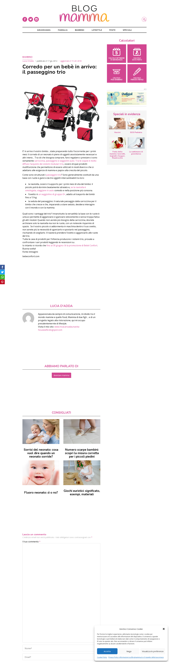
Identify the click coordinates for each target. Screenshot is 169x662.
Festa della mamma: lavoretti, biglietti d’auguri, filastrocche (117, 154)
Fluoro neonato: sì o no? (41, 493)
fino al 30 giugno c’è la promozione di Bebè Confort (71, 245)
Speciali (127, 30)
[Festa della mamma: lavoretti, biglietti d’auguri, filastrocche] (117, 143)
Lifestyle (97, 30)
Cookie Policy (102, 657)
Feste (112, 30)
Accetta (107, 651)
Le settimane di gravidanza (136, 152)
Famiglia (62, 30)
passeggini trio (53, 174)
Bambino (79, 30)
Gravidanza (44, 30)
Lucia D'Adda (28, 61)
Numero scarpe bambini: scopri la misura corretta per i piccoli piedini (82, 453)
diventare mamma (61, 375)
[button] (163, 629)
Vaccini (117, 132)
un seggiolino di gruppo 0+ (51, 194)
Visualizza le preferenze (153, 651)
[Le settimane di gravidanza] (136, 143)
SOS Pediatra (136, 132)
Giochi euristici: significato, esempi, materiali (82, 492)
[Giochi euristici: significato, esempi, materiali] (81, 472)
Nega (128, 651)
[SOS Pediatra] (136, 123)
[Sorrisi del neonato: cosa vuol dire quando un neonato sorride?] (40, 431)
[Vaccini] (117, 123)
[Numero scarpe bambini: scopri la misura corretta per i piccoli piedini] (81, 431)
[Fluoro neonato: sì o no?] (40, 472)
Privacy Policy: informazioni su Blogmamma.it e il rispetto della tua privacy (136, 657)
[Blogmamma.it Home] (84, 13)
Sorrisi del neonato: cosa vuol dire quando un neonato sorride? (41, 453)
